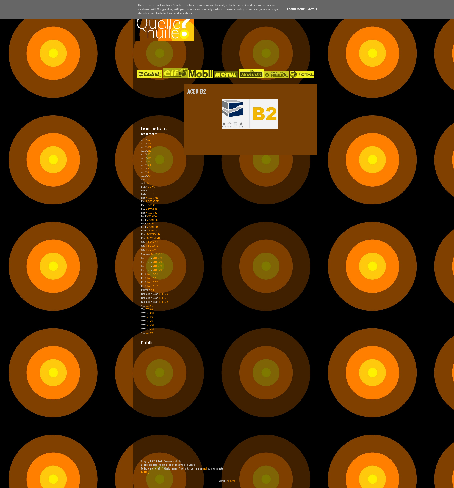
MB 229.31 (159, 262)
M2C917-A (152, 230)
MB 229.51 (159, 270)
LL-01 (151, 186)
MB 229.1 (157, 254)
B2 (149, 150)
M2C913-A (152, 216)
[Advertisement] (223, 54)
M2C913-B (152, 219)
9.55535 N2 (152, 201)
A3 (149, 140)
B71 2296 (152, 277)
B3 (149, 154)
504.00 (150, 316)
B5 (149, 161)
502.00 (149, 309)
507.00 (149, 332)
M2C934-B (153, 234)
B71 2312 (152, 285)
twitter (144, 472)
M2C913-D (152, 227)
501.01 (149, 305)
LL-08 (151, 194)
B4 (149, 158)
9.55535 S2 (151, 209)
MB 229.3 (158, 258)
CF (147, 179)
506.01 (150, 328)
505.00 (150, 320)
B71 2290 (152, 274)
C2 (149, 168)
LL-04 (151, 190)
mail (205, 468)
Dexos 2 (151, 250)
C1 (149, 165)
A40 (152, 289)
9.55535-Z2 (151, 212)
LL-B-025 (152, 246)
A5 (149, 143)
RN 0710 (164, 297)
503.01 (150, 312)
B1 (149, 147)
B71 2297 (152, 281)
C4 (149, 175)
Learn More (296, 9)
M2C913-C (152, 223)
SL (147, 183)
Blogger (232, 481)
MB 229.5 (158, 266)
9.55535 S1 (152, 205)
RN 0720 (164, 301)
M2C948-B (153, 238)
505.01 (150, 324)
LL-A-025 (152, 242)
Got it (312, 9)
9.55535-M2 (152, 197)
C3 (149, 172)
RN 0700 (164, 293)
